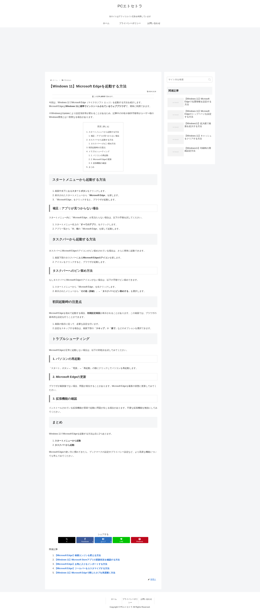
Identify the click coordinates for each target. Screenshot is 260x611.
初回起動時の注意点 (97, 147)
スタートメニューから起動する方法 (104, 132)
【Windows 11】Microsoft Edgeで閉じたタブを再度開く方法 (85, 573)
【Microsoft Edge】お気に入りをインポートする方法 (81, 564)
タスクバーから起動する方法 (101, 140)
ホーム (114, 599)
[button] (209, 79)
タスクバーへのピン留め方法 (103, 143)
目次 (99, 126)
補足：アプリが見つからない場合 (105, 136)
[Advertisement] (130, 50)
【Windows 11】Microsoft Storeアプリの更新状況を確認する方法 (87, 560)
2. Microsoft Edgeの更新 (101, 159)
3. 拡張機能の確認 (98, 163)
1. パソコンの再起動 (99, 155)
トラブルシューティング (99, 151)
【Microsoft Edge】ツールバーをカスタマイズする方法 (82, 568)
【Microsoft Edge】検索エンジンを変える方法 (78, 555)
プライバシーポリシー (130, 601)
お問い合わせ (146, 599)
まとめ (91, 167)
